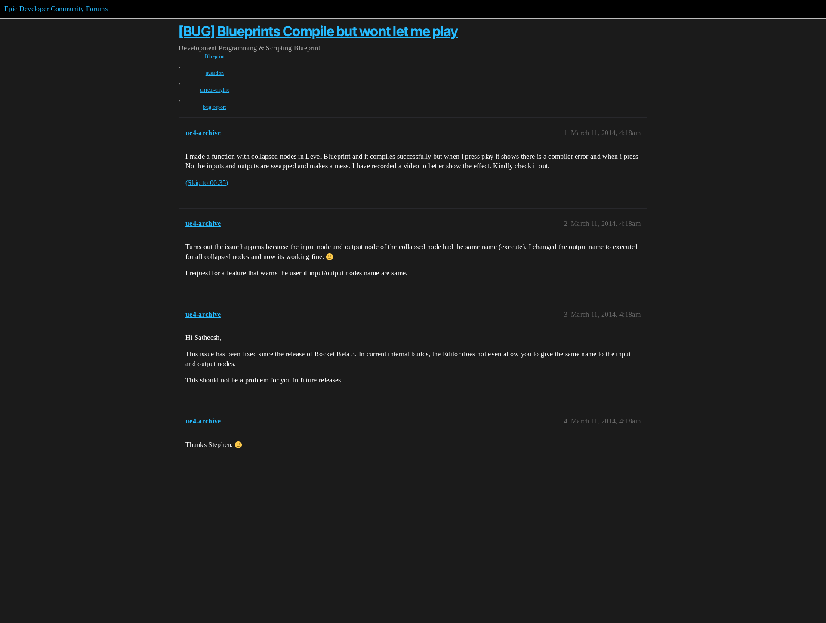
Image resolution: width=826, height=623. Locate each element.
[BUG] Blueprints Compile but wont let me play (318, 31)
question (215, 73)
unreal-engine (214, 90)
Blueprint (215, 56)
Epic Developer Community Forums (56, 8)
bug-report (214, 107)
